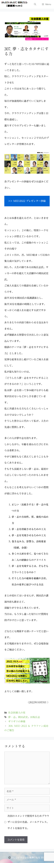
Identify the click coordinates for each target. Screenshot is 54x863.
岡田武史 (23, 717)
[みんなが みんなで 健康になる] (14, 4)
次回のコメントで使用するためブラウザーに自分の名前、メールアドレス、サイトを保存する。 (28, 822)
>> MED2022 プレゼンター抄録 (27, 201)
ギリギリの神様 (16, 721)
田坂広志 (35, 717)
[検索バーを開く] (35, 4)
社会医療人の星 (16, 712)
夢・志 (12, 717)
